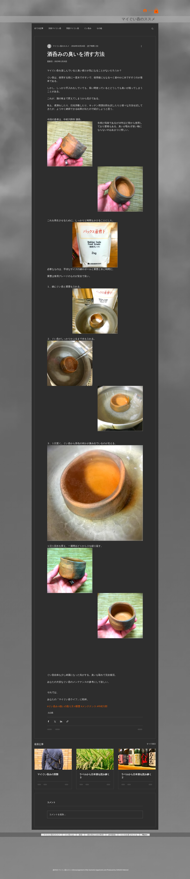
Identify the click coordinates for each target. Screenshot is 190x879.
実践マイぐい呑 (72, 28)
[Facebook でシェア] (48, 721)
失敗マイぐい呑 (54, 28)
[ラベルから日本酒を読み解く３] (95, 759)
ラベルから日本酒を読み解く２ (136, 776)
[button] (156, 10)
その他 (99, 28)
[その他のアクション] (141, 46)
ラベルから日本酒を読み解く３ (94, 776)
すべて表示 (151, 744)
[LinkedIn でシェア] (61, 721)
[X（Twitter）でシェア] (55, 721)
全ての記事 (38, 28)
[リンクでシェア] (67, 721)
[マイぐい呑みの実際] (53, 759)
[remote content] (95, 654)
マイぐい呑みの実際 (47, 774)
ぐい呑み (87, 28)
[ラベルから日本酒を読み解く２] (137, 759)
